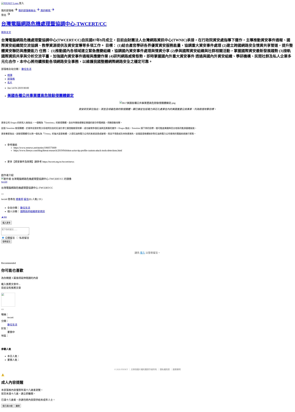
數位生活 (26, 69)
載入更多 (6, 223)
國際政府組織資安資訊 (32, 211)
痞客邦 (19, 199)
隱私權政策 (165, 369)
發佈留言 (6, 241)
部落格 (11, 79)
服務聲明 (177, 369)
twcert (4, 181)
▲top (4, 217)
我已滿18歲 (7, 406)
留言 (26, 199)
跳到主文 (6, 32)
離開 (18, 406)
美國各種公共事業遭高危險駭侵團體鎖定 (40, 96)
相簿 (9, 75)
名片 (9, 82)
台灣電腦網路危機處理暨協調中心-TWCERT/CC (54, 24)
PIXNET (124, 369)
